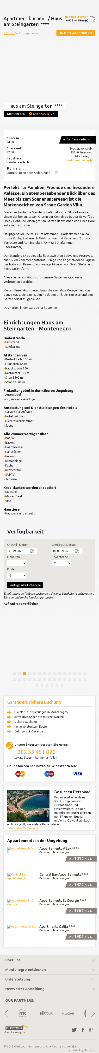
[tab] (49, 960)
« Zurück (9, 33)
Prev (6, 1013)
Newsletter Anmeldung (24, 989)
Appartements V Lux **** (59, 848)
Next (93, 1013)
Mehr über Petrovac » (23, 828)
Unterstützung (17, 979)
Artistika (89, 1050)
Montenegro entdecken (25, 970)
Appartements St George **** (62, 900)
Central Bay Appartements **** (63, 874)
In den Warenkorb (76, 33)
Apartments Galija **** (57, 926)
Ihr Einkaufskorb (76, 17)
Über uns (12, 960)
